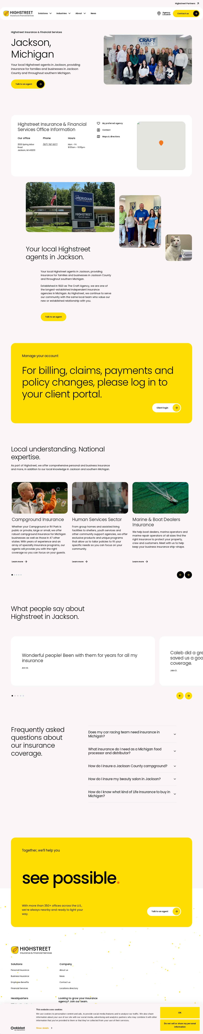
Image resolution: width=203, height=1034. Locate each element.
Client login (162, 407)
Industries (61, 13)
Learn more (17, 561)
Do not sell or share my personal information (180, 1025)
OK (179, 1012)
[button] (161, 143)
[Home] (33, 950)
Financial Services (19, 988)
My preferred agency (112, 123)
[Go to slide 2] (14, 575)
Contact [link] (106, 130)
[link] (18, 13)
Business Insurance (20, 976)
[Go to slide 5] (21, 575)
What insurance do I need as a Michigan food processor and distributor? (124, 751)
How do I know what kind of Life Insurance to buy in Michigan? (129, 794)
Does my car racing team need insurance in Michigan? (124, 734)
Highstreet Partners (185, 3)
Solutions (43, 13)
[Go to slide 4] (18, 575)
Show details (42, 1028)
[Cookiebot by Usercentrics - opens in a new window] (18, 1029)
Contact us (183, 13)
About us (64, 970)
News (93, 13)
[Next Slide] (188, 574)
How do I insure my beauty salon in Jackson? (124, 779)
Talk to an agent (23, 84)
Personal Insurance (20, 970)
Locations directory (69, 988)
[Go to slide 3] (16, 575)
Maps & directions (111, 136)
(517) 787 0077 (50, 144)
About (79, 13)
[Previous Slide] (180, 574)
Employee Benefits (20, 982)
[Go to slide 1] (12, 575)
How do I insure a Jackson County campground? (127, 766)
